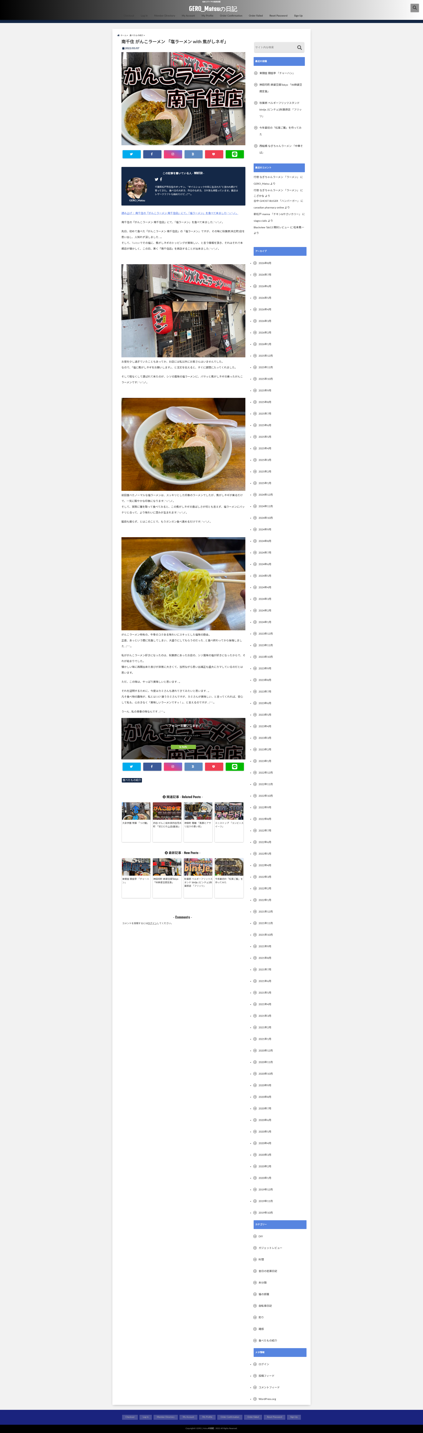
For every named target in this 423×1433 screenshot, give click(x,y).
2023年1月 (265, 761)
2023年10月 (266, 657)
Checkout (129, 16)
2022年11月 (266, 784)
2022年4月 (265, 865)
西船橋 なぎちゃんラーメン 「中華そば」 (281, 149)
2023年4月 (265, 726)
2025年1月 (265, 483)
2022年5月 (265, 853)
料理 (261, 1259)
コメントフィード (269, 1387)
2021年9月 (265, 946)
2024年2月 (265, 610)
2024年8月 (265, 541)
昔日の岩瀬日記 (268, 1271)
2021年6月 (265, 981)
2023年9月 (265, 668)
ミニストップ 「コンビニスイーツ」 (229, 825)
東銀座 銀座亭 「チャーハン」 (135, 881)
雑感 (261, 1329)
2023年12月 (266, 633)
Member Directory (164, 16)
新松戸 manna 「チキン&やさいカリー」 (278, 214)
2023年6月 (265, 703)
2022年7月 (265, 830)
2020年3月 (265, 1155)
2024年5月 (265, 576)
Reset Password (278, 16)
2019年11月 (266, 1201)
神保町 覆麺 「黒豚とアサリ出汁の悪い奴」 (197, 825)
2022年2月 (265, 888)
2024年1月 (265, 622)
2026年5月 (265, 298)
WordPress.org (267, 1399)
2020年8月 (265, 1097)
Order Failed (256, 16)
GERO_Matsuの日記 (213, 8)
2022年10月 (266, 796)
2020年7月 (265, 1108)
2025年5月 (265, 437)
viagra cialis (260, 221)
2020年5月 (265, 1131)
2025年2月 (265, 471)
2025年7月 (265, 413)
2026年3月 (265, 321)
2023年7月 (265, 691)
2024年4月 (265, 587)
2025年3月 (265, 460)
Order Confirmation (231, 16)
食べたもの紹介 (132, 780)
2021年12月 (266, 911)
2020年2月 (265, 1166)
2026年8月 (265, 263)
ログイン (152, 923)
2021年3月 (265, 1016)
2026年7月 (265, 274)
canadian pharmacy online (269, 207)
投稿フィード (266, 1376)
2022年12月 (266, 772)
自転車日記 (265, 1306)
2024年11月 (266, 506)
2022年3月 (265, 877)
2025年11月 (266, 367)
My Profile (207, 16)
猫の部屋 (264, 1294)
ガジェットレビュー (270, 1248)
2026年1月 (265, 344)
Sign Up (298, 16)
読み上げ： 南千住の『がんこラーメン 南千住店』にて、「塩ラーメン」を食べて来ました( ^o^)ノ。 (179, 213)
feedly (184, 747)
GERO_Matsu (137, 200)
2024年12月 (266, 494)
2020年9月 (265, 1085)
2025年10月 (266, 379)
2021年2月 (265, 1027)
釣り (261, 1317)
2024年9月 (265, 529)
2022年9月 (265, 807)
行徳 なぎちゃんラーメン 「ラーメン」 (277, 177)
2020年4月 (265, 1143)
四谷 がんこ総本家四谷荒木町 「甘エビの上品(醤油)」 (167, 825)
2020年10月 (266, 1074)
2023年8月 (265, 680)
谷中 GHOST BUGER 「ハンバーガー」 (277, 201)
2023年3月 (265, 738)
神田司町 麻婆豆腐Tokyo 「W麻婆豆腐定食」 (165, 881)
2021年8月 (265, 958)
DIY (261, 1236)
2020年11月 (266, 1062)
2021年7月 (265, 969)
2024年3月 (265, 599)
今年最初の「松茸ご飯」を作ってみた (229, 881)
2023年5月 (265, 715)
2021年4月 (265, 1004)
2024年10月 (266, 518)
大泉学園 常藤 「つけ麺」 (135, 823)
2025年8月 (265, 402)
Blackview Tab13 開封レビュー (271, 227)
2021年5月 (265, 992)
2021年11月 (266, 923)
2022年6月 (265, 842)
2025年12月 (266, 356)
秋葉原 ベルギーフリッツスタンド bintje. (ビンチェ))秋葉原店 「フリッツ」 (198, 882)
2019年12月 (266, 1189)
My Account (188, 16)
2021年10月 (266, 935)
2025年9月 (265, 390)
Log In (144, 16)
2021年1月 (265, 1039)
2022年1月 (265, 900)
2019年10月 (266, 1212)
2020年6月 (265, 1120)
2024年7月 (265, 552)
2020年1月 (265, 1178)
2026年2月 (265, 332)
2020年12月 (266, 1050)
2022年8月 (265, 819)
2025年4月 (265, 448)
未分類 (263, 1282)
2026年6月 (265, 286)
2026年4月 (265, 309)
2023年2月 (265, 749)
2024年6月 (265, 564)
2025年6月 (265, 425)
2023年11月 (266, 645)
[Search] (299, 47)
